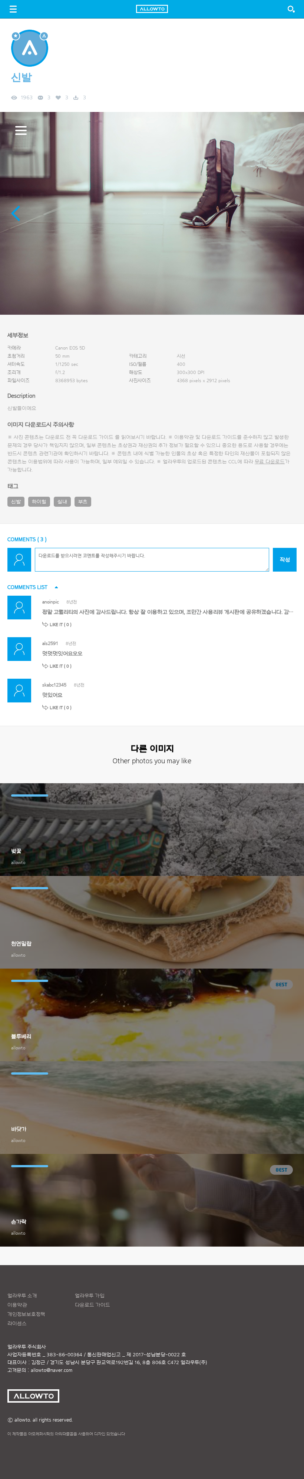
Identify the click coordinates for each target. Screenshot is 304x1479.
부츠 (82, 501)
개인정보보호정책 (26, 1314)
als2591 (50, 643)
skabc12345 (54, 684)
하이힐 (39, 501)
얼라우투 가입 (90, 1295)
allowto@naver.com (51, 1370)
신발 (16, 501)
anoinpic (50, 601)
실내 (62, 501)
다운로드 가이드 (95, 437)
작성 (285, 560)
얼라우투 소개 (22, 1295)
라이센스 (17, 1323)
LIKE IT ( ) (61, 624)
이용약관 (17, 1305)
